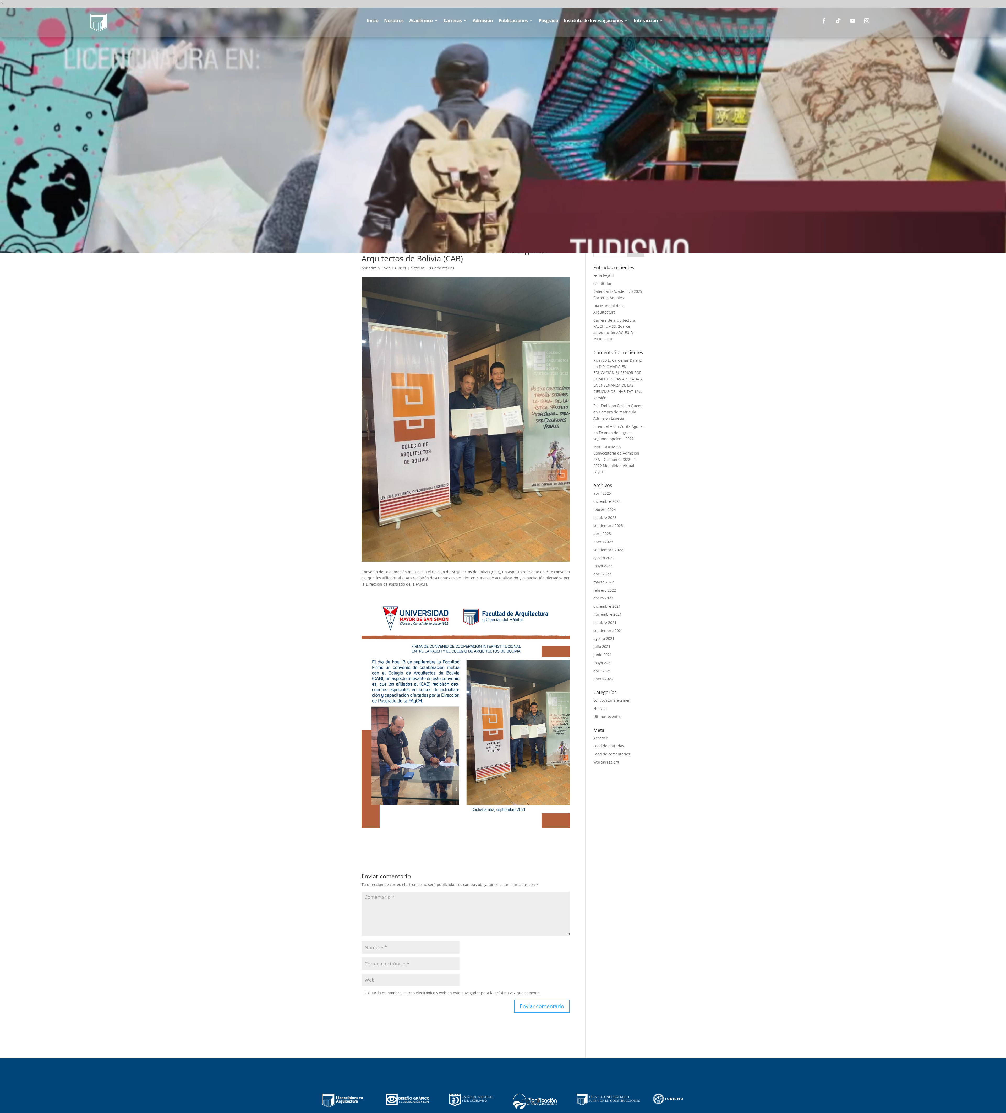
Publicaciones (513, 21)
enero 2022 (603, 598)
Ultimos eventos (607, 716)
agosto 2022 (603, 557)
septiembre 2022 (608, 549)
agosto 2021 (603, 638)
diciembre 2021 (607, 606)
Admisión (483, 21)
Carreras (453, 21)
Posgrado (548, 21)
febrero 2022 (604, 590)
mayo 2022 (602, 565)
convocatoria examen (612, 700)
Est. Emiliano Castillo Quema (618, 405)
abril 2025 (602, 493)
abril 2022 (602, 573)
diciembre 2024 (607, 501)
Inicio (372, 21)
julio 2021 (601, 646)
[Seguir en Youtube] (852, 21)
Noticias (418, 268)
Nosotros (393, 21)
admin (374, 268)
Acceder (600, 738)
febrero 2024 (604, 509)
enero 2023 (603, 541)
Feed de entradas (608, 745)
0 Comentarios (441, 268)
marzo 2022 (603, 582)
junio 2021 (602, 654)
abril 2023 (602, 533)
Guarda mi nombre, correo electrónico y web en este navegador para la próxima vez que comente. (454, 992)
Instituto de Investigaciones (593, 21)
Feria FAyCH (603, 275)
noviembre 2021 (607, 614)
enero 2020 (603, 678)
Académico (421, 21)
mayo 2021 (602, 662)
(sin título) (602, 283)
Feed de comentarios (611, 754)
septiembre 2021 (608, 630)
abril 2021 (602, 670)
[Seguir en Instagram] (867, 21)
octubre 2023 (604, 517)
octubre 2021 (604, 622)
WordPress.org (606, 762)
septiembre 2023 (608, 525)
